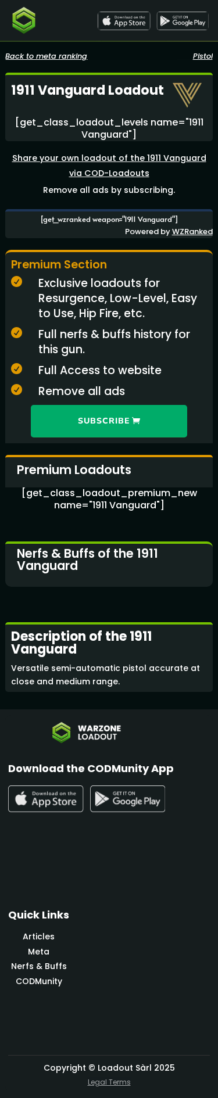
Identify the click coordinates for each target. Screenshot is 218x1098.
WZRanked (192, 231)
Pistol (203, 56)
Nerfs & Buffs (39, 966)
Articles (39, 936)
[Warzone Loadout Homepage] (23, 20)
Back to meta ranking (46, 56)
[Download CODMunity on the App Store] (124, 21)
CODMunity (39, 981)
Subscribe (104, 420)
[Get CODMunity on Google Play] (182, 21)
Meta (38, 951)
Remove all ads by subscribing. (109, 190)
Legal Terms (109, 1082)
